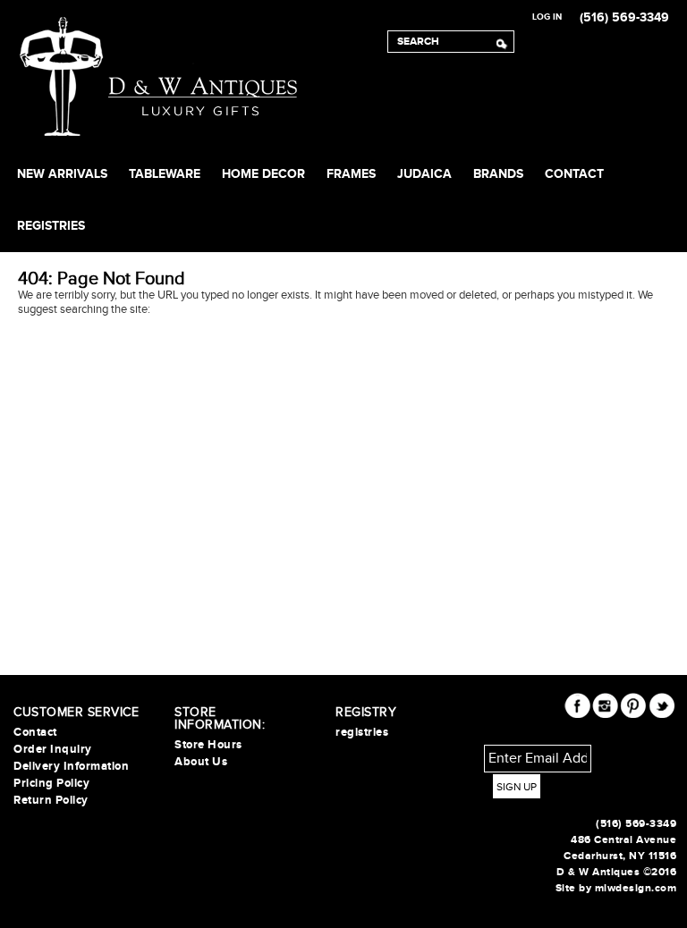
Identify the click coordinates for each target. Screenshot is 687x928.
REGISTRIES (51, 225)
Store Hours (208, 745)
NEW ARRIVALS (62, 173)
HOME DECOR (263, 173)
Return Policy (51, 800)
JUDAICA (424, 173)
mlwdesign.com (636, 888)
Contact (574, 173)
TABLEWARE (164, 173)
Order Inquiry (52, 749)
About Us (200, 762)
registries (361, 732)
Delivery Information (71, 766)
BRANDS (498, 173)
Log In (547, 17)
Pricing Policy (51, 783)
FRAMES (351, 173)
